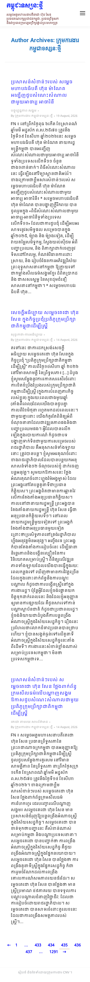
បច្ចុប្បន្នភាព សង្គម (23, 110)
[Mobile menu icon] (82, 13)
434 (51, 945)
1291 (53, 952)
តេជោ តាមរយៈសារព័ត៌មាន (29, 722)
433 (38, 945)
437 (29, 952)
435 (64, 945)
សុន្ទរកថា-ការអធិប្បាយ (26, 334)
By (32, 116)
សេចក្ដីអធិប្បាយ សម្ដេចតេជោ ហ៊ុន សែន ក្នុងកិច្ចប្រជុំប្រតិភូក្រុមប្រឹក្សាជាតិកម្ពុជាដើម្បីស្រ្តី (45, 320)
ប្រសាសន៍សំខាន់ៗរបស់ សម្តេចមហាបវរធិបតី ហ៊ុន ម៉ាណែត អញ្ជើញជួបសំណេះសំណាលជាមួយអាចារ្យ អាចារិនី (41, 92)
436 (77, 945)
